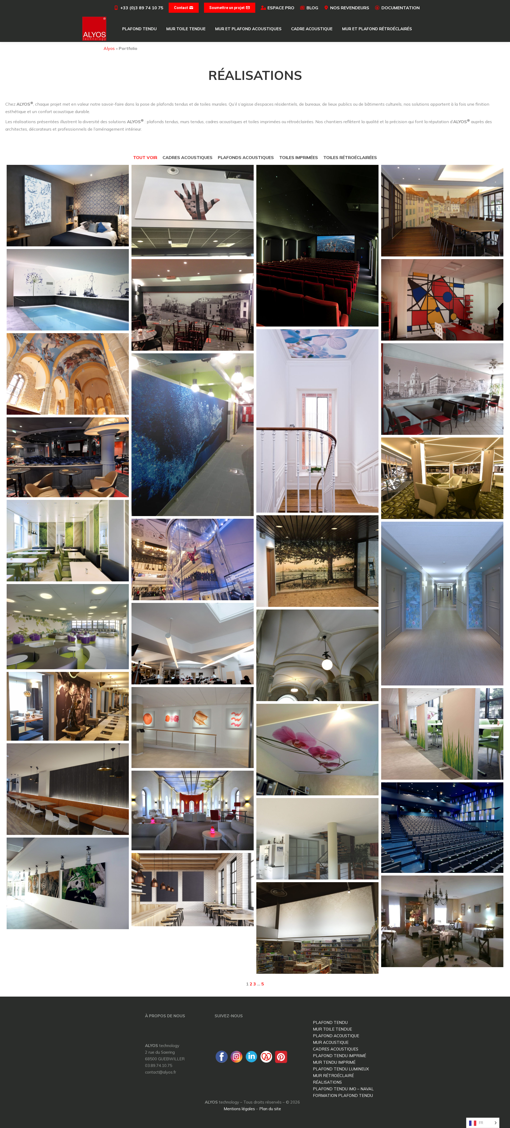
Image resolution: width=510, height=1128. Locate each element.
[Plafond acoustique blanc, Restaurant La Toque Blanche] (442, 921)
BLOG (312, 7)
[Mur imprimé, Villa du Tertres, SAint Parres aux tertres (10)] (442, 603)
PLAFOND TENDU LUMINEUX (341, 1068)
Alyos (109, 48)
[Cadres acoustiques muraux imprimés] (192, 727)
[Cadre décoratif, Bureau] (317, 749)
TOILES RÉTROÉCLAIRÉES (350, 157)
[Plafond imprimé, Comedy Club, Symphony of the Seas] (68, 457)
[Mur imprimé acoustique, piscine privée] (68, 290)
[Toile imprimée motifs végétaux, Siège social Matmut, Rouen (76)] (68, 626)
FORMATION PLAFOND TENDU (343, 1095)
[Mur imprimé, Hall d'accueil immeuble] (317, 561)
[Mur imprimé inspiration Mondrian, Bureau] (442, 300)
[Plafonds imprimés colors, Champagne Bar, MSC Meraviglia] (442, 478)
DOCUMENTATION (400, 7)
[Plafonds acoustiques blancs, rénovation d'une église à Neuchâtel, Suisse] (317, 655)
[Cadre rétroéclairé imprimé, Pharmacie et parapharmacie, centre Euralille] (317, 928)
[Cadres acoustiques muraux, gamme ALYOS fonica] (192, 889)
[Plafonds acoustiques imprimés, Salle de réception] (68, 374)
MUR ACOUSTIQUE (330, 1042)
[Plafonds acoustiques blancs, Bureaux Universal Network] (192, 643)
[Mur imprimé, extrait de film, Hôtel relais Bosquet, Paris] (68, 706)
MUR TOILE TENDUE (332, 1029)
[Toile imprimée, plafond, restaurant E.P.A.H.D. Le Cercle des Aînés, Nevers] (192, 810)
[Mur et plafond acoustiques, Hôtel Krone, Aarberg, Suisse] (442, 210)
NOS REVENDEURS (349, 7)
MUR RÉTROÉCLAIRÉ (333, 1075)
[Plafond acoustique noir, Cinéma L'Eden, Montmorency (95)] (317, 246)
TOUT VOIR (145, 157)
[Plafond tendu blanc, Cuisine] (317, 838)
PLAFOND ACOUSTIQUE (336, 1035)
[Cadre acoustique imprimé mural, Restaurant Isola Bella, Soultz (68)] (442, 389)
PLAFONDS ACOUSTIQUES (246, 157)
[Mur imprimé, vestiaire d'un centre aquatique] (192, 434)
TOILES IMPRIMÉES (298, 157)
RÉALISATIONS (327, 1082)
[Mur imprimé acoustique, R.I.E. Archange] (192, 305)
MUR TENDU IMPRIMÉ (334, 1062)
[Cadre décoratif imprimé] (192, 210)
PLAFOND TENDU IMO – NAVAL (343, 1088)
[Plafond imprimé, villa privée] (317, 421)
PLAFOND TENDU (330, 1022)
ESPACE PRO (280, 7)
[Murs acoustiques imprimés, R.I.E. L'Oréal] (68, 540)
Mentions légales (239, 1108)
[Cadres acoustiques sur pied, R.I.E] (442, 734)
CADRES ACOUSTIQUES (187, 157)
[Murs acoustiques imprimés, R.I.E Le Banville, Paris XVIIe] (68, 789)
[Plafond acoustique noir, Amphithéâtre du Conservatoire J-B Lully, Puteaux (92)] (442, 827)
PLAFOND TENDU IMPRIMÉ (339, 1055)
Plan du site (270, 1108)
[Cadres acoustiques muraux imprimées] (68, 883)
